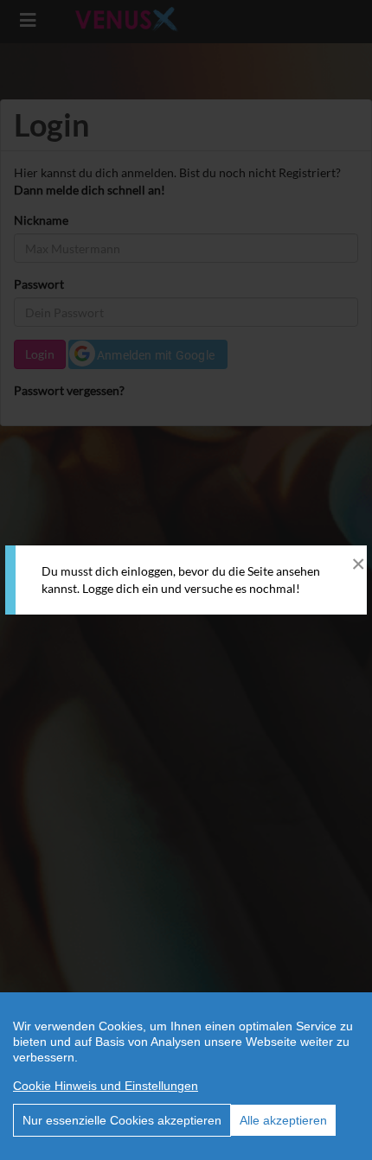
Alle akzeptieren (283, 1120)
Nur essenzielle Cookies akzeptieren (121, 1120)
